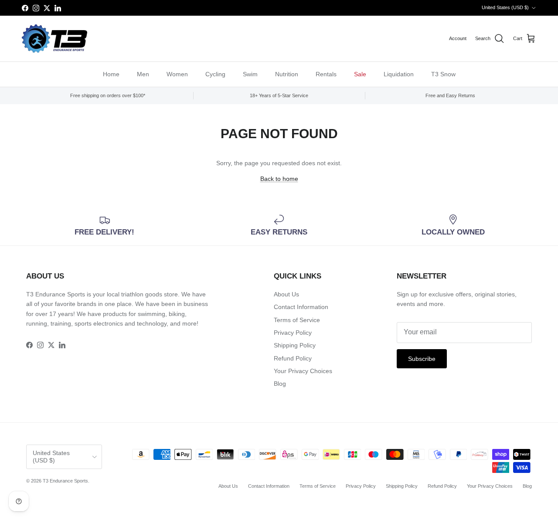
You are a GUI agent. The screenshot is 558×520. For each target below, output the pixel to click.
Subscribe (422, 358)
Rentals (326, 74)
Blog (280, 383)
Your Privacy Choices (303, 370)
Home (111, 74)
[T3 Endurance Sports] (54, 38)
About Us (286, 294)
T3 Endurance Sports (65, 480)
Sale (360, 74)
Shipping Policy (295, 345)
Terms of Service (297, 319)
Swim (250, 74)
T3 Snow (443, 74)
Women (177, 74)
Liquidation (399, 74)
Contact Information (301, 306)
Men (143, 74)
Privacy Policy (293, 332)
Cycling (215, 74)
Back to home (279, 178)
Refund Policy (293, 358)
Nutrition (286, 74)
